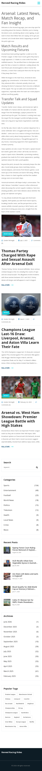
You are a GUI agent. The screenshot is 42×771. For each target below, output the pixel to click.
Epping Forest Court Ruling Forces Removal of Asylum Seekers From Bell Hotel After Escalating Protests (25, 551)
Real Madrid (20, 703)
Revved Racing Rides (13, 2)
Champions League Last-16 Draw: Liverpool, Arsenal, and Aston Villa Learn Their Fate (20, 338)
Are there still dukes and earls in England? (25, 575)
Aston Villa (23, 726)
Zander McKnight (9, 240)
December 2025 (10, 627)
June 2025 (8, 656)
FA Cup (20, 708)
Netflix (32, 722)
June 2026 (8, 622)
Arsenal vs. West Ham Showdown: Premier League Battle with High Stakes (20, 419)
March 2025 (8, 671)
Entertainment (10, 490)
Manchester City (10, 726)
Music (6, 530)
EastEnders (25, 713)
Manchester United (25, 694)
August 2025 (9, 646)
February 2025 (10, 676)
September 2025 (10, 641)
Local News (8, 520)
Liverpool (17, 699)
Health (6, 515)
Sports (6, 312)
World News (9, 500)
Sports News (8, 234)
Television (8, 510)
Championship (10, 708)
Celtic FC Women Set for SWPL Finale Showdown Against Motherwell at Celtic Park (24, 603)
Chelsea (7, 699)
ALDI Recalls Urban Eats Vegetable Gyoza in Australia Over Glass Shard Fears (24, 563)
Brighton (31, 703)
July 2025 (7, 651)
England (16, 717)
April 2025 (8, 666)
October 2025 (9, 636)
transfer (26, 699)
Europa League (21, 722)
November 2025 (10, 631)
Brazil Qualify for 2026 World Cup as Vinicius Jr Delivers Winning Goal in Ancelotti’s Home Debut (24, 590)
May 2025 (7, 661)
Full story (5, 285)
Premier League (10, 694)
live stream (8, 703)
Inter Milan (8, 722)
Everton (7, 717)
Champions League (11, 713)
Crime (6, 525)
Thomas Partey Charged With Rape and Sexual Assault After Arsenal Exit (18, 257)
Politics (7, 505)
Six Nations (27, 717)
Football (7, 495)
